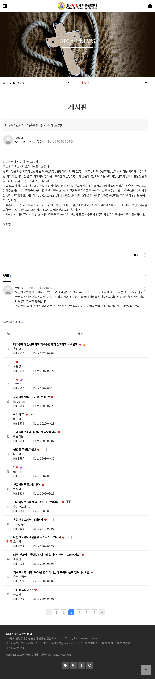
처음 (49, 612)
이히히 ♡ (19, 414)
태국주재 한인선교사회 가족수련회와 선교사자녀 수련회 (46, 344)
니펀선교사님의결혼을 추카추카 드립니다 (37, 537)
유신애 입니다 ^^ (23, 590)
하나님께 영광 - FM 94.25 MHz (32, 397)
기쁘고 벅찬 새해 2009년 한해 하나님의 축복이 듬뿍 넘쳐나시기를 (51, 572)
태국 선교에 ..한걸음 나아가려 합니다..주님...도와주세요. (47, 555)
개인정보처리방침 (15, 648)
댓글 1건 (20, 142)
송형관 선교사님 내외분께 (28, 520)
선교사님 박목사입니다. (27, 484)
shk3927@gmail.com (62, 643)
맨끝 (102, 612)
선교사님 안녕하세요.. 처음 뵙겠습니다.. (37, 502)
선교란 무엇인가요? (25, 450)
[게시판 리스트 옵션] (145, 254)
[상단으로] (146, 670)
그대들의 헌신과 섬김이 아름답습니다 (35, 432)
